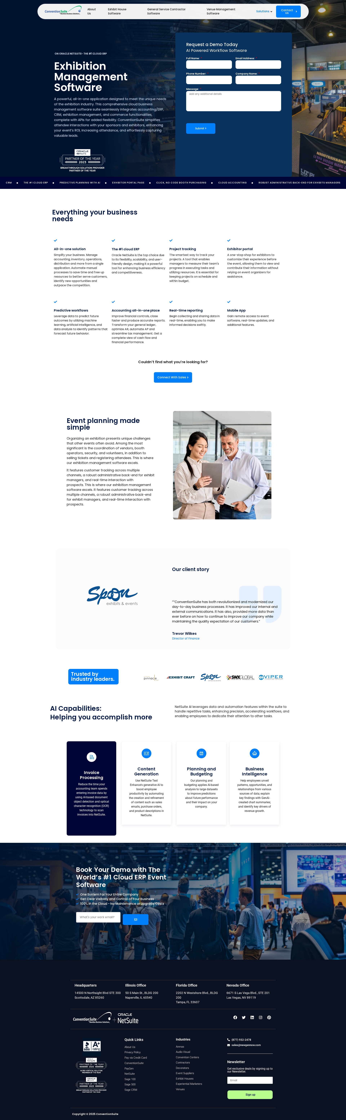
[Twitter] (243, 1017)
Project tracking (182, 249)
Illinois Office (135, 985)
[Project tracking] (170, 240)
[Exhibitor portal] (228, 240)
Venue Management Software (221, 11)
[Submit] (135, 919)
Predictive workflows (71, 310)
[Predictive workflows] (55, 301)
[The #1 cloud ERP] (113, 240)
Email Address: (245, 58)
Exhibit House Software (117, 11)
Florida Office (186, 985)
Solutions (262, 11)
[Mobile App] (228, 301)
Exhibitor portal (240, 249)
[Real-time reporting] (170, 301)
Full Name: (193, 58)
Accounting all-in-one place (136, 310)
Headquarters (86, 985)
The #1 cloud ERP (125, 249)
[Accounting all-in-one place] (113, 301)
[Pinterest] (269, 1017)
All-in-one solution (70, 249)
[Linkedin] (252, 1017)
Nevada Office (238, 985)
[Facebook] (235, 1017)
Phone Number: (196, 73)
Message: (192, 89)
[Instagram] (260, 1017)
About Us (91, 11)
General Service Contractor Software (166, 11)
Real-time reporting (186, 310)
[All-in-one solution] (55, 240)
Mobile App (236, 310)
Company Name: (247, 73)
